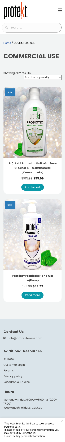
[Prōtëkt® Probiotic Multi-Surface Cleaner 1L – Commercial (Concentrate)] (32, 122)
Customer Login (14, 365)
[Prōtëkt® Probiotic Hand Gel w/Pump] (32, 234)
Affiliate (8, 359)
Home (7, 43)
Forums (8, 371)
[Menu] (59, 10)
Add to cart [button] (32, 187)
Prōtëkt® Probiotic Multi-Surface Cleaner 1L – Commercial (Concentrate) (33, 167)
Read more (32, 295)
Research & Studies (16, 382)
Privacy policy (12, 376)
